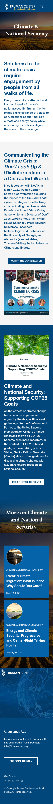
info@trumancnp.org (16, 746)
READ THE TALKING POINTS (26, 482)
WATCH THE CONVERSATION (26, 260)
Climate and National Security (24, 570)
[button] (46, 6)
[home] (20, 6)
